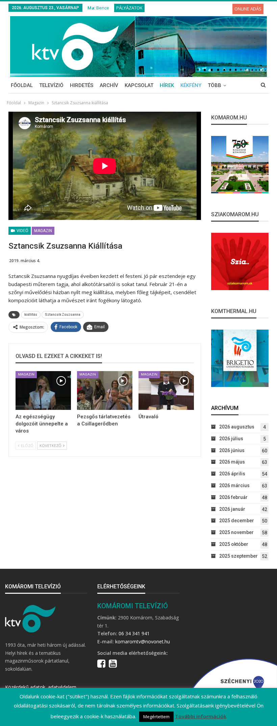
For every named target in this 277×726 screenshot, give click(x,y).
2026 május (232, 462)
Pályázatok (129, 8)
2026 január (232, 509)
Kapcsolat (139, 85)
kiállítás (30, 314)
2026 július (231, 438)
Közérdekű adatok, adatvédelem (40, 687)
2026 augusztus (236, 426)
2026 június (232, 450)
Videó (22, 230)
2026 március (234, 485)
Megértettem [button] (156, 717)
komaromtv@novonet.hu (142, 641)
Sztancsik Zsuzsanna (62, 314)
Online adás (247, 9)
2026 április (232, 473)
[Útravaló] (166, 390)
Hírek (167, 85)
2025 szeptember (238, 556)
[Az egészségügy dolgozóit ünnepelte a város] (43, 390)
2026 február (233, 497)
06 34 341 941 (134, 633)
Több (214, 85)
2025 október (233, 544)
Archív (109, 85)
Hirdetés (81, 85)
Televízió (51, 85)
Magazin (43, 230)
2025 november (236, 532)
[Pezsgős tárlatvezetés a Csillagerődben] (104, 390)
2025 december (236, 520)
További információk (200, 716)
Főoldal (22, 85)
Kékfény (190, 85)
